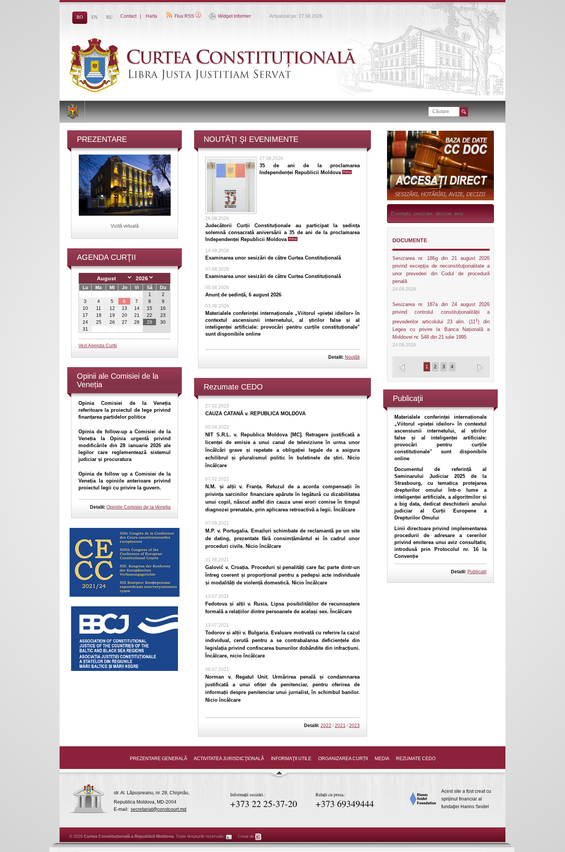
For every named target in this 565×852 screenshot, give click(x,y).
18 (98, 315)
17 (85, 315)
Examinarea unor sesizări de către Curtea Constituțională (273, 258)
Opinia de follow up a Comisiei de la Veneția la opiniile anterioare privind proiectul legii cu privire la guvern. (124, 481)
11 (98, 308)
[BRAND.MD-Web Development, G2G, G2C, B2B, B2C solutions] (258, 836)
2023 (354, 725)
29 (149, 322)
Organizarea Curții (343, 758)
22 (149, 315)
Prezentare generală (158, 758)
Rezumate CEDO (415, 758)
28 (137, 322)
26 (112, 322)
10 (85, 308)
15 (149, 308)
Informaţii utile (291, 758)
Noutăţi (352, 357)
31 (85, 329)
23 (163, 315)
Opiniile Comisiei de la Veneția (138, 507)
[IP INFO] (229, 836)
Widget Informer (234, 16)
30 (163, 322)
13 (124, 308)
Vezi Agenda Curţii (97, 345)
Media (382, 758)
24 (85, 322)
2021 (340, 725)
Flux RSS (184, 16)
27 (124, 322)
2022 (326, 725)
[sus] (279, 776)
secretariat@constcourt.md (158, 809)
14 (137, 308)
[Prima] (232, 90)
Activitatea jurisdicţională (229, 758)
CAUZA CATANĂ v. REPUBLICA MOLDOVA (255, 413)
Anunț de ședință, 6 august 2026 (243, 295)
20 (124, 315)
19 (112, 315)
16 (163, 308)
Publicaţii (477, 571)
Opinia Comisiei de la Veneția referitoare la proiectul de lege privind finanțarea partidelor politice (124, 410)
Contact (128, 16)
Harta (151, 16)
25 (98, 322)
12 (112, 308)
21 (137, 315)
